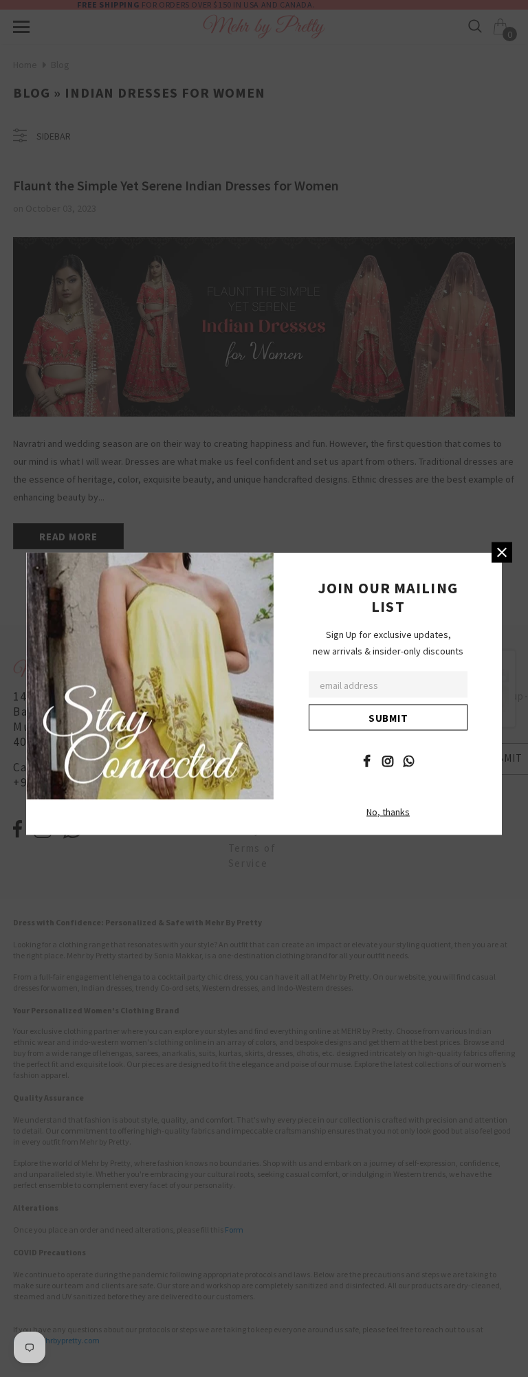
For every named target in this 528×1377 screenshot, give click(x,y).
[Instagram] (387, 759)
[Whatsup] (409, 759)
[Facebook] (366, 759)
